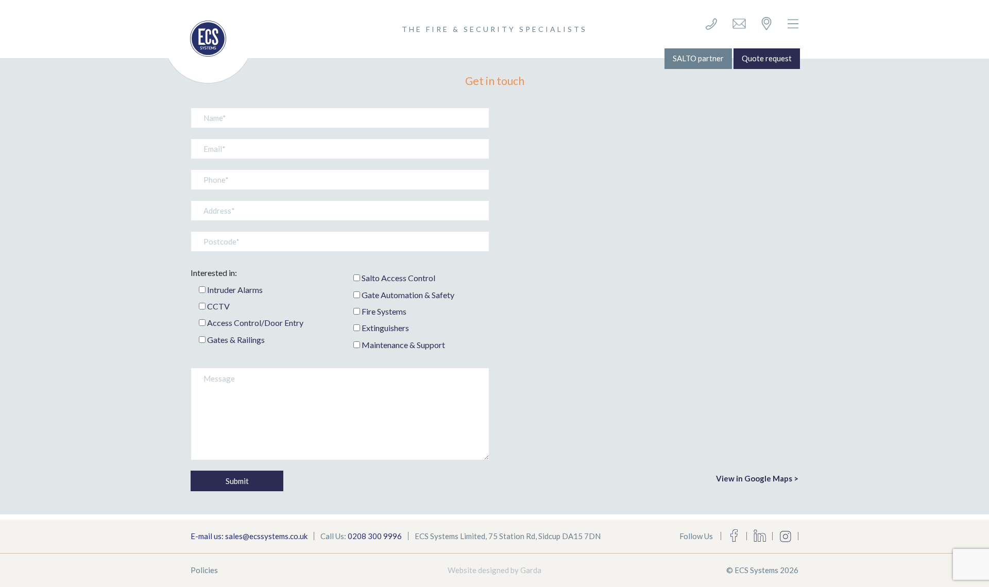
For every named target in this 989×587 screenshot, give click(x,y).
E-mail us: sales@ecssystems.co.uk (249, 536)
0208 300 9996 (375, 536)
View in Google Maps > (757, 478)
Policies (204, 570)
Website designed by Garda (494, 570)
